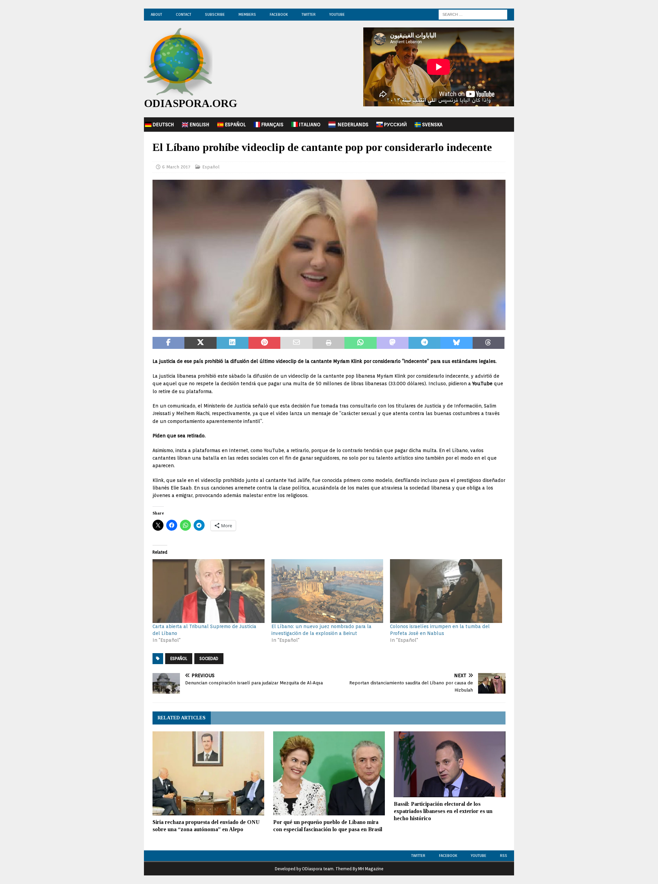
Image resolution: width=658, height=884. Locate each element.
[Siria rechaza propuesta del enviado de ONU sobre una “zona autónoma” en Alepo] (208, 773)
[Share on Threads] (488, 343)
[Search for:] (473, 14)
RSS (503, 855)
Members (247, 14)
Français (272, 124)
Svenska (432, 124)
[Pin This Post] (264, 343)
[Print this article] (328, 343)
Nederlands (353, 124)
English (199, 124)
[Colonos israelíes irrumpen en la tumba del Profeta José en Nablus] (446, 591)
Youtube (478, 855)
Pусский (395, 124)
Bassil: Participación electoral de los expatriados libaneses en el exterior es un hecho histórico (443, 811)
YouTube (337, 14)
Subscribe (215, 14)
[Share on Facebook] (168, 343)
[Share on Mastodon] (393, 343)
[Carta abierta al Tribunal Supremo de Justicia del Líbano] (209, 591)
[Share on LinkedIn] (232, 343)
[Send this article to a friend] (296, 343)
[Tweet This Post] (200, 343)
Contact (183, 14)
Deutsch (163, 124)
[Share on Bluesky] (456, 343)
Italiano (309, 124)
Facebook (279, 14)
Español (235, 124)
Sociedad (208, 658)
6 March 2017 (176, 166)
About (156, 14)
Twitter (309, 14)
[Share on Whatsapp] (360, 343)
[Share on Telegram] (424, 343)
